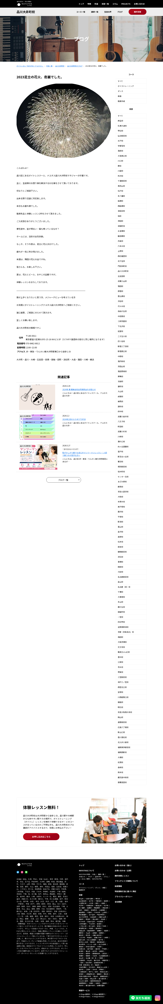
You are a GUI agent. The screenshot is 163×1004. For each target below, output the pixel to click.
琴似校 (120, 130)
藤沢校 (120, 511)
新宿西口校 (122, 351)
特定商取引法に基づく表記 (125, 891)
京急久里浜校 (123, 491)
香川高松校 (122, 737)
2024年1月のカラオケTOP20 (74, 419)
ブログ (120, 12)
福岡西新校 (122, 752)
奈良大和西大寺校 (125, 712)
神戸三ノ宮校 (123, 682)
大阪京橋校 (122, 642)
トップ (81, 4)
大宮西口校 (122, 156)
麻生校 (120, 120)
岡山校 (120, 717)
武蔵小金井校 (123, 416)
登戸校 (120, 451)
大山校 (120, 391)
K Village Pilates (84, 996)
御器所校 (121, 612)
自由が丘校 (122, 311)
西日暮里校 (122, 256)
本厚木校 (121, 501)
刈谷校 (120, 572)
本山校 (120, 602)
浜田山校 (121, 366)
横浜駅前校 (122, 466)
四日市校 (121, 622)
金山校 (120, 582)
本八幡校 (121, 196)
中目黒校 (121, 316)
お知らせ (82, 876)
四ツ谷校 (121, 341)
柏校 (119, 216)
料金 (96, 4)
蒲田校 (120, 286)
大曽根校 (121, 597)
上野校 (120, 251)
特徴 (89, 4)
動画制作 (82, 890)
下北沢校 (121, 326)
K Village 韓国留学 (98, 994)
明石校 (120, 707)
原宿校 (120, 291)
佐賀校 (120, 762)
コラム (115, 4)
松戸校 (120, 191)
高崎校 (120, 150)
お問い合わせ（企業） (124, 870)
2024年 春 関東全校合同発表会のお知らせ (79, 389)
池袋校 (120, 381)
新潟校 (120, 521)
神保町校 (121, 226)
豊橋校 (120, 561)
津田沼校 (121, 211)
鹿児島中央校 (123, 777)
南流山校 (121, 186)
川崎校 (120, 436)
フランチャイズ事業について (126, 881)
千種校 (120, 592)
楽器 (119, 96)
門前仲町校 (122, 266)
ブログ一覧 (63, 479)
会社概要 (118, 901)
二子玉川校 (122, 336)
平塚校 (120, 516)
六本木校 (121, 246)
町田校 (120, 426)
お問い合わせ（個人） (124, 865)
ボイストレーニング (126, 86)
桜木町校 (121, 471)
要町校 (120, 386)
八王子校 (121, 421)
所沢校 (120, 176)
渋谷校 (120, 301)
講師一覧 (94, 12)
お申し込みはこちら (41, 836)
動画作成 (121, 101)
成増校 (120, 396)
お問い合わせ (139, 4)
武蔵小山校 (122, 281)
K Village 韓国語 (84, 994)
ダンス (120, 91)
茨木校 (120, 667)
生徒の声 (107, 12)
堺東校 (120, 672)
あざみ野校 (122, 481)
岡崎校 (120, 567)
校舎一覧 (105, 4)
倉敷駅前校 (122, 722)
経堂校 (120, 331)
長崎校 (120, 767)
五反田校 (121, 276)
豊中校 (120, 657)
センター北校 (123, 476)
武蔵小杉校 (122, 431)
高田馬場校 (122, 371)
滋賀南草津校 (123, 627)
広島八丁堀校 (123, 727)
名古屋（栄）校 (124, 587)
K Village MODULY (98, 996)
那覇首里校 (122, 782)
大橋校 (120, 757)
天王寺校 (121, 647)
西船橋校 (121, 206)
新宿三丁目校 (123, 346)
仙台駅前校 (122, 136)
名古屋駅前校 (123, 577)
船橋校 (120, 201)
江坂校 (120, 662)
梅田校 (120, 637)
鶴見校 (120, 486)
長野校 (120, 537)
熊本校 (120, 772)
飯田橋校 (121, 236)
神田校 (120, 221)
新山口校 (121, 732)
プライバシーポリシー (124, 896)
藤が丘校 (121, 607)
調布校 (120, 406)
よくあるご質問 (84, 879)
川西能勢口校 (123, 697)
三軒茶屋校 (122, 321)
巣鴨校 (120, 376)
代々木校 (121, 306)
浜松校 (120, 557)
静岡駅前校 (122, 551)
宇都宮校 (121, 146)
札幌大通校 (122, 125)
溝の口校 (121, 441)
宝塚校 (120, 692)
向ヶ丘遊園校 (123, 446)
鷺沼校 (120, 461)
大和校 (120, 496)
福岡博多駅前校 (124, 747)
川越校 (120, 171)
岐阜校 (120, 547)
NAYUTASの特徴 (84, 874)
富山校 (120, 526)
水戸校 (120, 140)
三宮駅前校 (122, 677)
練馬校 (120, 401)
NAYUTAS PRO (97, 879)
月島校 (120, 241)
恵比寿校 (121, 296)
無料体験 (137, 12)
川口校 (120, 161)
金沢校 (120, 531)
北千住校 (121, 261)
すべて (120, 81)
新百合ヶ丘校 (123, 456)
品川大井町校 (26, 12)
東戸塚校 (121, 506)
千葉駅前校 (122, 181)
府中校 (120, 411)
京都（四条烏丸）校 (126, 632)
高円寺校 (121, 361)
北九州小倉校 (123, 742)
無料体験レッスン (122, 875)
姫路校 (120, 702)
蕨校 (119, 166)
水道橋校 (121, 231)
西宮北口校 (122, 687)
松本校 (120, 541)
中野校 (120, 356)
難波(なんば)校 (124, 652)
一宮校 (120, 617)
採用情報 (118, 886)
